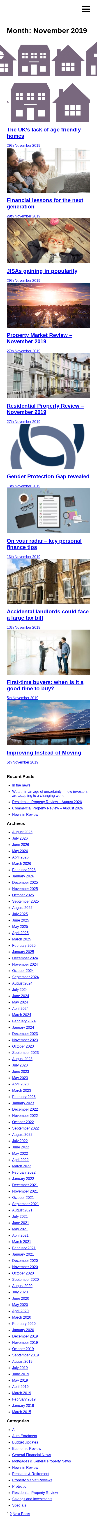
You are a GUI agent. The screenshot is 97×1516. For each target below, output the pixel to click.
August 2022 (22, 1134)
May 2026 (20, 851)
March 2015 (21, 1412)
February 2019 (24, 1399)
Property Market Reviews (32, 1480)
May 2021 (20, 1229)
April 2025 (20, 933)
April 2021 (20, 1235)
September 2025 (25, 901)
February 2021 (24, 1248)
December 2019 (25, 1336)
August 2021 (22, 1210)
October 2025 (23, 895)
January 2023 (23, 1103)
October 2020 (23, 1273)
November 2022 (25, 1116)
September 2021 (25, 1204)
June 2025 (20, 920)
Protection (20, 1486)
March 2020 (21, 1317)
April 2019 (20, 1387)
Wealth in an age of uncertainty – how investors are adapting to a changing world (50, 794)
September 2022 (25, 1128)
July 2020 (20, 1292)
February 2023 (24, 1097)
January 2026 (23, 876)
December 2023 (25, 1034)
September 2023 (25, 1053)
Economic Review (26, 1448)
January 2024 (23, 1027)
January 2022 (23, 1179)
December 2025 (25, 882)
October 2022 (23, 1122)
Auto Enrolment (24, 1436)
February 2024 (24, 1021)
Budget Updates (25, 1442)
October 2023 (23, 1046)
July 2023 (20, 1065)
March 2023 (21, 1090)
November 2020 (25, 1267)
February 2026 (24, 870)
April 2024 (20, 1008)
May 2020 (20, 1305)
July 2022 (20, 1141)
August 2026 (22, 832)
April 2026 (20, 857)
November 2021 (25, 1191)
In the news (21, 785)
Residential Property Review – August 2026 (47, 802)
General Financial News (31, 1455)
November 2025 (25, 889)
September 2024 (25, 977)
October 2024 (23, 971)
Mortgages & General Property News (41, 1461)
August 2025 (22, 908)
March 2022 (21, 1166)
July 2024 (20, 990)
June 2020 (20, 1298)
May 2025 (20, 927)
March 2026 (21, 863)
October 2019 (23, 1349)
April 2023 (20, 1084)
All (14, 1430)
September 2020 (25, 1279)
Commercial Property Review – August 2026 (47, 808)
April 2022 (20, 1160)
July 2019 (20, 1368)
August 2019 (22, 1361)
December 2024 (25, 958)
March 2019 (21, 1393)
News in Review (25, 814)
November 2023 (25, 1040)
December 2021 (25, 1185)
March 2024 (21, 1015)
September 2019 (25, 1355)
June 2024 (20, 996)
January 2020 (23, 1330)
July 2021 (20, 1216)
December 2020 (25, 1261)
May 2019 (20, 1380)
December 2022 (25, 1109)
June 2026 (20, 845)
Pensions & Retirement (30, 1474)
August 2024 (22, 983)
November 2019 (25, 1342)
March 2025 (21, 939)
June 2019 (20, 1374)
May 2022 (20, 1153)
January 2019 (23, 1406)
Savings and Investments (32, 1499)
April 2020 (20, 1311)
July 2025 (20, 914)
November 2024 (25, 964)
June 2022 (20, 1147)
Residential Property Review (35, 1493)
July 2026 (20, 838)
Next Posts (21, 1514)
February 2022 (24, 1172)
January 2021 (23, 1254)
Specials (19, 1505)
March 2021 (21, 1242)
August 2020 (22, 1286)
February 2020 (24, 1324)
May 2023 (20, 1078)
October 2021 (23, 1198)
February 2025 (24, 945)
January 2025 (23, 952)
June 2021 (20, 1223)
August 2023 (22, 1059)
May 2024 (20, 1002)
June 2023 (20, 1071)
